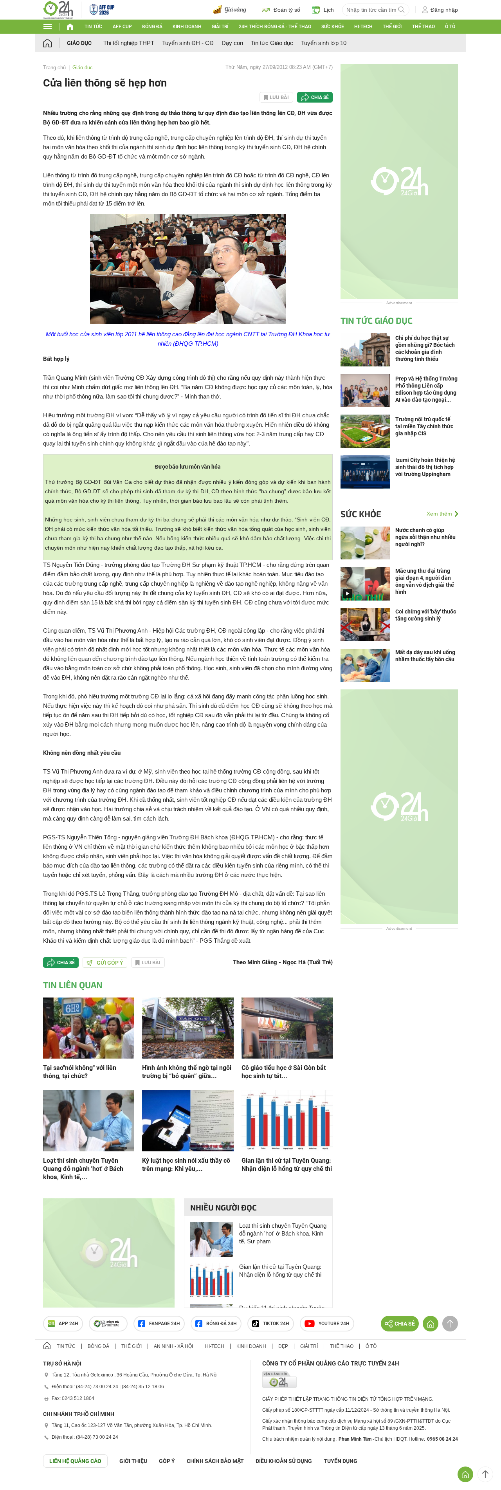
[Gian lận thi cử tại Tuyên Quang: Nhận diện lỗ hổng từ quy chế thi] (287, 1120)
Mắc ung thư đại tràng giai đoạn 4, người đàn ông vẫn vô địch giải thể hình (424, 581)
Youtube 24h (334, 1323)
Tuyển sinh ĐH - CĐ (188, 43)
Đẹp (283, 1346)
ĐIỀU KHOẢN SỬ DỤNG (284, 1461)
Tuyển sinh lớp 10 (323, 43)
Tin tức (93, 26)
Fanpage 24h (164, 1323)
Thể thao (423, 26)
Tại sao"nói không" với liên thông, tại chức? (79, 1072)
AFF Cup (122, 26)
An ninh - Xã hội (173, 1346)
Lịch (329, 10)
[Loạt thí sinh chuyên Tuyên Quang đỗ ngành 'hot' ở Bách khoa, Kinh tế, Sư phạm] (88, 1120)
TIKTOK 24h (276, 1323)
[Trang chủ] (55, 43)
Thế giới (392, 26)
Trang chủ (54, 67)
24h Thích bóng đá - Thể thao (275, 26)
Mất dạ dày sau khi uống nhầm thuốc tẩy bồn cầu (425, 655)
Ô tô (450, 26)
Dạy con (232, 43)
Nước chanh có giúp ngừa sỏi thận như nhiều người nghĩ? (425, 537)
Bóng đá (152, 26)
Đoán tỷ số (287, 10)
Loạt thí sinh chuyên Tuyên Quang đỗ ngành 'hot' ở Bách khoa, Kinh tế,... (83, 1169)
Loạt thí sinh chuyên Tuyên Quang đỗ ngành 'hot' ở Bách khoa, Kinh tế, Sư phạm (282, 1233)
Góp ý (167, 1461)
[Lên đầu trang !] (485, 1474)
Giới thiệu (133, 1461)
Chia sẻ (320, 97)
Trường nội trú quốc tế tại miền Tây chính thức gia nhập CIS (424, 426)
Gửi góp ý (110, 963)
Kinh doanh (187, 26)
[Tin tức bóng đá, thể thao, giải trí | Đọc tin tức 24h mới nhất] (58, 9)
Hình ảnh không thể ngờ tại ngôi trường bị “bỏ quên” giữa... (186, 1072)
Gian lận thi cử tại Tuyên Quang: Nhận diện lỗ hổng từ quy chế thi (286, 1165)
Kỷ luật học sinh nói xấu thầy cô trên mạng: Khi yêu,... (186, 1165)
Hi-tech (363, 26)
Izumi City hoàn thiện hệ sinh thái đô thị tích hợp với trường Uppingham (425, 467)
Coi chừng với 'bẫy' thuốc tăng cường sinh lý (425, 615)
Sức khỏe (332, 26)
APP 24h (68, 1323)
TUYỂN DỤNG (340, 1461)
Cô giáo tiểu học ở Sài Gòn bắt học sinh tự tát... (283, 1072)
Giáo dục (79, 43)
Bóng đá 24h (221, 1323)
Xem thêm (439, 513)
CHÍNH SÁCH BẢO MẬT (215, 1461)
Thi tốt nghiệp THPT (128, 43)
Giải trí (220, 26)
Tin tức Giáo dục (272, 43)
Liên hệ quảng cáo (75, 1461)
